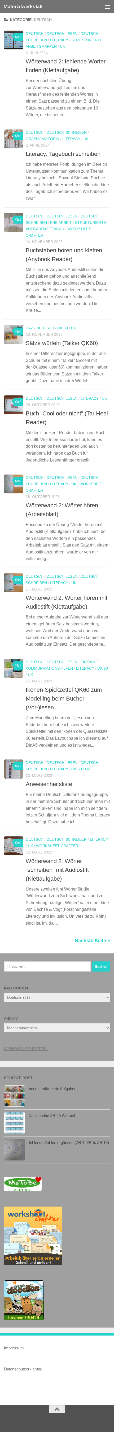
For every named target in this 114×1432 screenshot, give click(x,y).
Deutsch (34, 33)
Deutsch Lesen (62, 33)
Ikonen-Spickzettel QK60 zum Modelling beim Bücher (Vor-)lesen (64, 698)
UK (62, 46)
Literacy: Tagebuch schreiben (63, 154)
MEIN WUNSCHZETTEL (26, 1048)
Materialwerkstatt (23, 6)
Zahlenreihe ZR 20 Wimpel (52, 1115)
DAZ (29, 328)
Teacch (56, 229)
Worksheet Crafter (57, 846)
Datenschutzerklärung (23, 1369)
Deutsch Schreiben (67, 132)
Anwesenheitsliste (49, 784)
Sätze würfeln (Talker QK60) (62, 343)
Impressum (14, 1348)
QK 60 (62, 328)
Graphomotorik (42, 139)
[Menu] (107, 6)
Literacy (59, 40)
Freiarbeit (61, 222)
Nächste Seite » (92, 940)
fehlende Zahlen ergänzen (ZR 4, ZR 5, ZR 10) (69, 1142)
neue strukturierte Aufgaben (52, 1088)
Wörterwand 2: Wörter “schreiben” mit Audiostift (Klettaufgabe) (57, 870)
